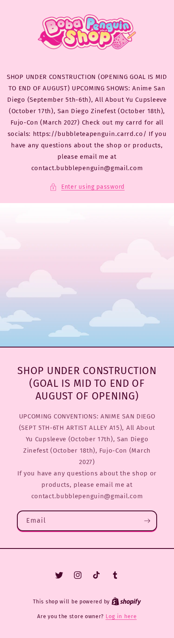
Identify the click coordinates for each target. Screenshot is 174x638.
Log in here (121, 616)
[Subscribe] (147, 520)
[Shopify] (126, 601)
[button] (87, 187)
